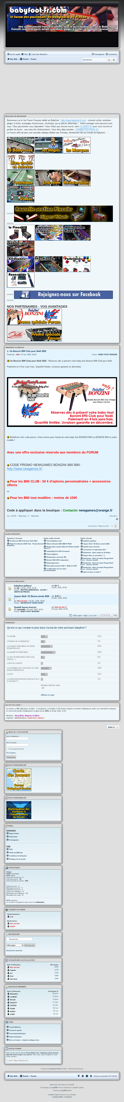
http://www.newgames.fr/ (24, 468)
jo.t (11, 973)
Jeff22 (12, 1014)
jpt (18, 588)
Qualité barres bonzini (25, 607)
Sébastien (40, 902)
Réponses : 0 (24, 516)
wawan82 (21, 609)
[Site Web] (63, 26)
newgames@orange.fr (96, 510)
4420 (56, 967)
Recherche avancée (14, 950)
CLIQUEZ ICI (86, 126)
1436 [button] (115, 616)
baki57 (12, 926)
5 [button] (109, 616)
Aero (52, 1084)
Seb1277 (13, 1002)
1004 (56, 978)
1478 (56, 970)
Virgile (12, 1008)
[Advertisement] (62, 88)
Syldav (13, 1011)
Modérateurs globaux (36, 718)
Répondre (35, 516)
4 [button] (106, 616)
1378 (56, 973)
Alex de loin (22, 601)
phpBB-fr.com (66, 1090)
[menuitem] (24, 54)
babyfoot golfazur (23, 586)
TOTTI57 (13, 1005)
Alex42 (13, 1000)
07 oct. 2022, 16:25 (28, 354)
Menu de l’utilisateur (18, 732)
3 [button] (104, 616)
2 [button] (115, 526)
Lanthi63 (13, 997)
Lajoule (13, 970)
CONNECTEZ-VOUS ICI (87, 129)
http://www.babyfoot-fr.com (73, 120)
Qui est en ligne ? (13, 705)
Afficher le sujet (47, 695)
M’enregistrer (11, 753)
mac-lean (13, 979)
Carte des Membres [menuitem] (39, 54)
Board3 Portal (55, 1069)
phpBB (54, 1087)
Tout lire (113, 516)
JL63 (57, 596)
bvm (11, 976)
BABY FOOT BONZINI (107, 354)
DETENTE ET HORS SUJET (32, 603)
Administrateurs (20, 718)
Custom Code (53, 1095)
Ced (17, 354)
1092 (56, 975)
